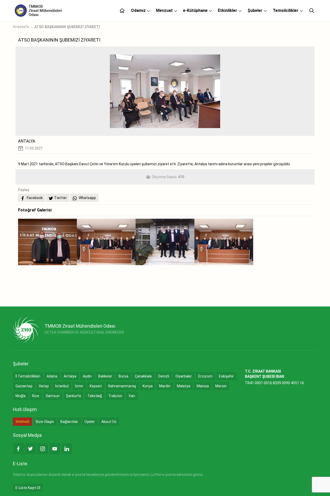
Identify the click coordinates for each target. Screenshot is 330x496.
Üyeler (90, 422)
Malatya (183, 386)
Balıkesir (105, 376)
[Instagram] (42, 448)
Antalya (70, 376)
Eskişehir (226, 376)
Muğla (20, 396)
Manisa (203, 386)
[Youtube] (54, 448)
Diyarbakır (184, 376)
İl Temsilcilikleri (27, 376)
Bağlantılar (69, 422)
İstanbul (62, 386)
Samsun (53, 396)
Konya (148, 386)
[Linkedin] (66, 448)
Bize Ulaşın (45, 422)
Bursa (123, 376)
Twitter (60, 198)
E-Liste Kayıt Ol (27, 488)
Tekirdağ (94, 396)
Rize (35, 396)
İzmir (79, 386)
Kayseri (96, 386)
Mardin (164, 386)
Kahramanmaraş (122, 386)
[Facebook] (18, 448)
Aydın (87, 376)
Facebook (34, 198)
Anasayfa (21, 27)
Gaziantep (23, 386)
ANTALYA (26, 141)
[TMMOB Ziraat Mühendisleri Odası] (26, 330)
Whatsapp (87, 198)
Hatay (44, 386)
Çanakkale (143, 376)
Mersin (221, 386)
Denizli (163, 376)
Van (132, 396)
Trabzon (115, 396)
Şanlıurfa (73, 396)
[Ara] (311, 10)
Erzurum (205, 376)
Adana (52, 376)
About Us (109, 422)
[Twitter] (30, 448)
